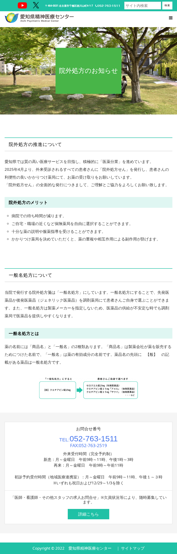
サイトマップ (133, 548)
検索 (167, 5)
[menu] (170, 17)
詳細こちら (88, 514)
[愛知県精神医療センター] (39, 18)
